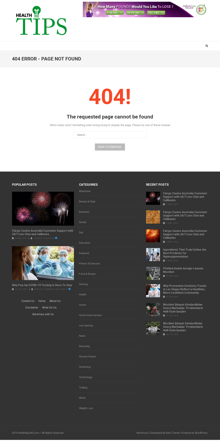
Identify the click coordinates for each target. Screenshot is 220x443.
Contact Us (27, 301)
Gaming (83, 284)
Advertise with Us (43, 314)
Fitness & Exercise (89, 263)
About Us (55, 301)
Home (42, 301)
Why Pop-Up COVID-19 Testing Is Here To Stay (42, 285)
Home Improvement (90, 315)
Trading (83, 387)
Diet (81, 232)
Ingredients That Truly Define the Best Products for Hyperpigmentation (184, 253)
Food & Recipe (87, 273)
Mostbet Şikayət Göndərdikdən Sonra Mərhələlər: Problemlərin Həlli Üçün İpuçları (183, 308)
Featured (84, 253)
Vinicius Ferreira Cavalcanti (51, 289)
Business (84, 211)
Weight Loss (86, 408)
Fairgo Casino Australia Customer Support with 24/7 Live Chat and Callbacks (42, 232)
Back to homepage (110, 147)
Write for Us (49, 307)
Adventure (85, 191)
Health (82, 294)
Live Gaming (86, 325)
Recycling (84, 346)
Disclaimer (31, 307)
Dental (82, 222)
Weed (82, 397)
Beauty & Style (87, 201)
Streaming (85, 366)
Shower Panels (87, 356)
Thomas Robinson (43, 238)
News (82, 335)
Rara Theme (173, 432)
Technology (85, 377)
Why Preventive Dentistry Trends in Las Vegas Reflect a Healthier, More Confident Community (184, 289)
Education (84, 242)
